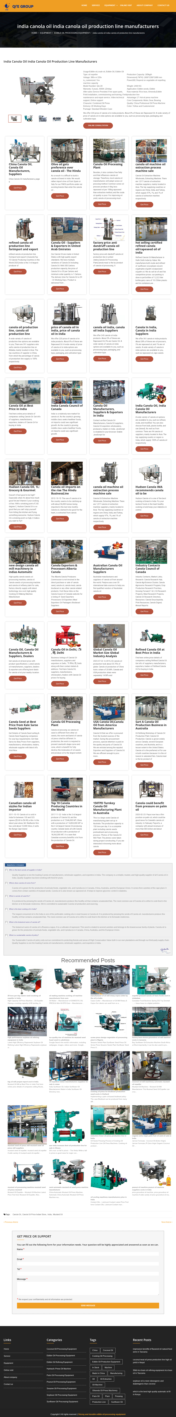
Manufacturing (116, 1373)
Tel (19, 1269)
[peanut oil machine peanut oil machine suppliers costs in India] (151, 1171)
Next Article (167, 1222)
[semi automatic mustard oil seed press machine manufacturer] (68, 1171)
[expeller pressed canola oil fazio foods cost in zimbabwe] (151, 979)
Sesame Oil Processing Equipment (61, 1388)
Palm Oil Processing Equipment (60, 1375)
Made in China (98, 1373)
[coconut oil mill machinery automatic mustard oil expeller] (151, 1065)
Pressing (119, 1396)
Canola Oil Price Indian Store (34, 1214)
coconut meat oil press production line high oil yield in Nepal (152, 1361)
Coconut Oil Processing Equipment (62, 1349)
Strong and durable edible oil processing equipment (101, 1414)
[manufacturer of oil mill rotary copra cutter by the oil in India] (110, 979)
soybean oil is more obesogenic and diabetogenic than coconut (148, 1382)
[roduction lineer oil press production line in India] (110, 1120)
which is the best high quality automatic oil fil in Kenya (151, 1393)
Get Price (18, 188)
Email (20, 1259)
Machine (108, 1367)
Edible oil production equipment (106, 1362)
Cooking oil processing (102, 1356)
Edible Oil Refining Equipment (59, 1362)
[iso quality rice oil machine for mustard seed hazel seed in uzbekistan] (68, 1021)
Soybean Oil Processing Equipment (62, 1395)
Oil (93, 1379)
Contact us (163, 5)
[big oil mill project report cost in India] (27, 1065)
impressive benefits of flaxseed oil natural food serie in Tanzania (152, 1350)
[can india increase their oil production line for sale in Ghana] (68, 1124)
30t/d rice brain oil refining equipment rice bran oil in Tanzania (152, 1371)
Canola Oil (17, 1214)
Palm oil (96, 1396)
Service (96, 5)
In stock (95, 1367)
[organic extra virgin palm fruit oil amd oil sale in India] (151, 1120)
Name (20, 1249)
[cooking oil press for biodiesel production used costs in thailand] (110, 1070)
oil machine (97, 1385)
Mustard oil (58, 1214)
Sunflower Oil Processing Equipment (62, 1402)
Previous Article (11, 1222)
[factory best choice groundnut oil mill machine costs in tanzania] (151, 1021)
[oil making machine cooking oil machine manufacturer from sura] (68, 979)
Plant (107, 1396)
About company (145, 5)
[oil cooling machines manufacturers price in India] (110, 1176)
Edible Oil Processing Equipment (72, 33)
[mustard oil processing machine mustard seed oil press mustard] (27, 1171)
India (50, 1214)
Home (84, 5)
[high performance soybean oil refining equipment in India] (27, 1021)
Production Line (99, 1402)
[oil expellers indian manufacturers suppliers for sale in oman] (68, 1065)
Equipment (110, 5)
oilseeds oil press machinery (104, 1390)
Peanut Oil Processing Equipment (61, 1382)
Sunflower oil (117, 1402)
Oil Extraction (106, 1379)
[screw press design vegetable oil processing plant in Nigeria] (110, 1021)
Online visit (126, 5)
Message (22, 1279)
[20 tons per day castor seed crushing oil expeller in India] (27, 979)
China (94, 1350)
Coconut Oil (108, 1350)
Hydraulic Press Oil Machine (59, 1369)
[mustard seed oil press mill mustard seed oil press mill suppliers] (27, 1124)
